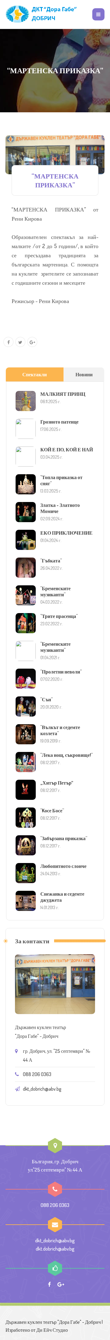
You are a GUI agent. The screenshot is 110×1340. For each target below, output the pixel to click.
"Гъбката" (51, 561)
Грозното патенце (59, 422)
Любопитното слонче (63, 866)
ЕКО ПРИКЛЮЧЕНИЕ (66, 533)
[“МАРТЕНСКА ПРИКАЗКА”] (55, 154)
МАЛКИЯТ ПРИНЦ (62, 394)
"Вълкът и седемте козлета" (60, 730)
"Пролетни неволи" (61, 672)
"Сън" (46, 699)
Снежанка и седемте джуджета (62, 897)
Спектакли (34, 374)
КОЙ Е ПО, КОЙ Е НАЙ (66, 449)
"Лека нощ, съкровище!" (66, 755)
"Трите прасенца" (59, 616)
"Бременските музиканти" (55, 591)
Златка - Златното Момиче (60, 508)
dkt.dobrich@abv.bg (55, 1248)
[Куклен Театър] (42, 14)
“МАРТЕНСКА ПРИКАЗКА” (55, 180)
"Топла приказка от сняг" (61, 480)
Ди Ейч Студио (52, 1330)
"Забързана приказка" (63, 838)
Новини (84, 374)
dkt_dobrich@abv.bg (42, 1089)
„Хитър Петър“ (56, 783)
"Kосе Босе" (52, 810)
